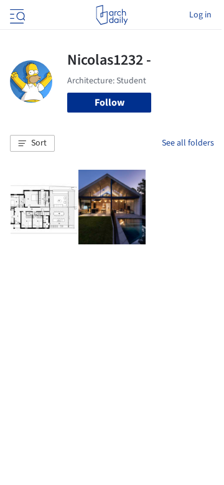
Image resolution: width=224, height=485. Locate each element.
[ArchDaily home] (112, 15)
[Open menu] (16, 15)
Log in (200, 15)
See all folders (188, 143)
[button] (32, 143)
